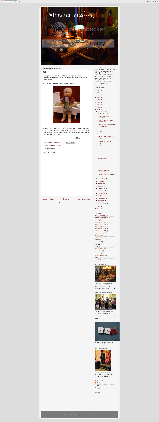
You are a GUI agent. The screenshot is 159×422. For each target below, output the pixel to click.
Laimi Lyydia (98, 237)
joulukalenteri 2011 (100, 226)
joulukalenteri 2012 (100, 228)
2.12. (99, 168)
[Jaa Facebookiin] (72, 143)
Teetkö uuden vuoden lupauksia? (104, 117)
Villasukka (69, 128)
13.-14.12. (101, 143)
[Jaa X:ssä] (70, 143)
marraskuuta (102, 178)
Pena (96, 246)
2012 (98, 102)
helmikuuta (101, 200)
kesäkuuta (101, 191)
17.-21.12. (101, 134)
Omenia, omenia (102, 158)
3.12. (99, 165)
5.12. (99, 160)
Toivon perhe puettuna (104, 141)
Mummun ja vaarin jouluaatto (106, 124)
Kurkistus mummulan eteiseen (106, 136)
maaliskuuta (102, 198)
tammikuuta (101, 203)
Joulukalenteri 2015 (100, 233)
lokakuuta (101, 181)
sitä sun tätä (98, 250)
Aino (98, 385)
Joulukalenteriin (102, 126)
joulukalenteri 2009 (55, 145)
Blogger (91, 415)
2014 (98, 97)
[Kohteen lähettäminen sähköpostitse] (67, 143)
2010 (98, 107)
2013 (98, 100)
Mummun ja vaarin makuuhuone (103, 171)
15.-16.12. (101, 138)
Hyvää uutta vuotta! (103, 114)
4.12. (99, 163)
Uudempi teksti (48, 199)
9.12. (99, 148)
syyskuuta (101, 183)
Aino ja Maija (100, 383)
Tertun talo (98, 253)
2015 (98, 95)
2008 (98, 206)
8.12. (99, 151)
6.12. (99, 155)
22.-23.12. (101, 131)
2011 (98, 104)
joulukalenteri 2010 (100, 224)
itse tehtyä (98, 220)
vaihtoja (97, 257)
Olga (96, 244)
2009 (98, 109)
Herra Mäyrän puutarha (101, 217)
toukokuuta (101, 193)
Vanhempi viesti (84, 199)
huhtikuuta (101, 195)
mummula (97, 242)
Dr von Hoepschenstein (101, 215)
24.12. (99, 129)
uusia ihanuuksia (99, 255)
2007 (98, 208)
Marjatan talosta (62, 76)
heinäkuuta (101, 188)
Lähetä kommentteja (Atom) (54, 202)
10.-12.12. (101, 146)
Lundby (97, 239)
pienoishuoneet (99, 248)
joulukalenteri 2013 (100, 231)
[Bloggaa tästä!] (68, 143)
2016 (98, 92)
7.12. (99, 153)
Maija (98, 388)
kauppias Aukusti (99, 235)
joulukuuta (101, 111)
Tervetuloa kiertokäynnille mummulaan (105, 121)
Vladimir (97, 259)
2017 (98, 90)
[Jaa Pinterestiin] (74, 143)
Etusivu (66, 199)
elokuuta (101, 186)
